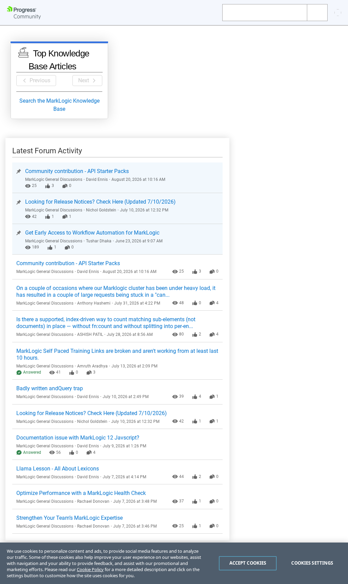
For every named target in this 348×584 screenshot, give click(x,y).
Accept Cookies (247, 563)
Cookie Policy (90, 569)
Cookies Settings (312, 563)
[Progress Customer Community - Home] (24, 12)
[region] (174, 563)
